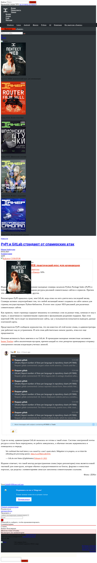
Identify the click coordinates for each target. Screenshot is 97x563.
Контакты (93, 551)
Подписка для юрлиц (89, 548)
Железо (35, 25)
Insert (24, 561)
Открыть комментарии (9, 507)
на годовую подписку (28, 4)
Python (43, 25)
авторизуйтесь (6, 511)
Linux (19, 25)
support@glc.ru (31, 535)
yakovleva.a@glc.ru (29, 536)
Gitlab (7, 484)
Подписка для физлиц (89, 546)
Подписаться (24, 499)
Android (27, 25)
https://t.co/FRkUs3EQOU (41, 454)
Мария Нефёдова (8, 250)
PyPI (11, 484)
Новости (4, 239)
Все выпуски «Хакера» (73, 25)
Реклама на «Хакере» (89, 549)
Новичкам (58, 25)
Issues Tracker (7, 341)
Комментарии (6, 254)
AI (50, 25)
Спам (21, 484)
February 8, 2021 (40, 458)
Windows (10, 25)
